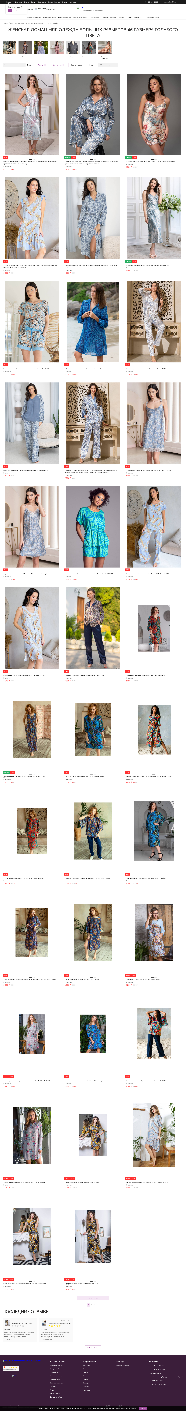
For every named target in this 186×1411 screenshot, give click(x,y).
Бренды (57, 2)
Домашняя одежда (34, 17)
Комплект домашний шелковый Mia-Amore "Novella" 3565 (146, 369)
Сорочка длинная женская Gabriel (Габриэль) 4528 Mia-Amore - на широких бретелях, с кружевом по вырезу (30, 163)
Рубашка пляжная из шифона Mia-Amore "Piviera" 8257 (84, 369)
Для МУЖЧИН (139, 17)
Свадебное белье (49, 17)
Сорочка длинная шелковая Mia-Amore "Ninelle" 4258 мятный (147, 265)
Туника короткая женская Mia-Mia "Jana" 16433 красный (145, 675)
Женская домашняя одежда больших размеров (27, 23)
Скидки (33, 2)
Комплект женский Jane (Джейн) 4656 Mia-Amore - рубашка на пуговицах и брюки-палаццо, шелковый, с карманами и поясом (91, 163)
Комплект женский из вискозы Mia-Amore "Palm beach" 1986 (147, 574)
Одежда (121, 17)
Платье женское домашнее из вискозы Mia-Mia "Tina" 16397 (24, 1284)
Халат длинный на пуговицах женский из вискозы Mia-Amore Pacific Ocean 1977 (91, 266)
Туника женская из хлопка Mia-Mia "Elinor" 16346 (143, 980)
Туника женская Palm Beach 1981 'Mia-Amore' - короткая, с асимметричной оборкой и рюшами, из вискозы (30, 266)
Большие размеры (109, 17)
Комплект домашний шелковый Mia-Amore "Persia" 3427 (85, 675)
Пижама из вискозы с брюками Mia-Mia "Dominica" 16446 (146, 1081)
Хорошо (143, 1408)
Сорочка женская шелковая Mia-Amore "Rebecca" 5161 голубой (148, 470)
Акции (129, 17)
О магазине (42, 2)
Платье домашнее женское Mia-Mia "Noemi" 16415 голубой (147, 1182)
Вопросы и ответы (122, 1369)
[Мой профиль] (168, 9)
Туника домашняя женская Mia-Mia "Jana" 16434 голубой (84, 1081)
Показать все (93, 1298)
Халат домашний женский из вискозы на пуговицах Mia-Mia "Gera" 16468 (29, 980)
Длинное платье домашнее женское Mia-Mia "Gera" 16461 (24, 777)
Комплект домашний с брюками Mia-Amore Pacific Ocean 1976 (25, 470)
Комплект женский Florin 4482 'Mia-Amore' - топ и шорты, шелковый (150, 162)
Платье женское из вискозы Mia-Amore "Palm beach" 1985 (24, 675)
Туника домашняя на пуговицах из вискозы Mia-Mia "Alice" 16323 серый (29, 1081)
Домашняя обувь (153, 17)
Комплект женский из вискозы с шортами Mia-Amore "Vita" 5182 (26, 369)
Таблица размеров (122, 1365)
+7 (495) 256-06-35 (151, 2)
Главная (5, 23)
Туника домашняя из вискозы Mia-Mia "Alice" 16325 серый (24, 1182)
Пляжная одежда (64, 17)
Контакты (72, 2)
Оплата (26, 2)
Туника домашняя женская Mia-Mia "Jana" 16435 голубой (146, 878)
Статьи (50, 2)
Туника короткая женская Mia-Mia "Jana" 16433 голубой (84, 777)
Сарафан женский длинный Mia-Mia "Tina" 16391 (82, 1284)
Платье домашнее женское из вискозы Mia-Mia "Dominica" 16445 (149, 777)
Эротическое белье (80, 17)
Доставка (18, 2)
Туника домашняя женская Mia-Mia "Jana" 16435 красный (23, 878)
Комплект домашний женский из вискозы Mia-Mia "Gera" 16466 (87, 878)
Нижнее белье (95, 17)
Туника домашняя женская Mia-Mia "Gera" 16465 (82, 980)
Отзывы (64, 2)
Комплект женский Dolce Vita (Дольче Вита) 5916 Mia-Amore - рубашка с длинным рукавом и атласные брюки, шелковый (60, 1322)
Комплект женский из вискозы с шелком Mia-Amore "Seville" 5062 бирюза (91, 574)
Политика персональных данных (13, 1405)
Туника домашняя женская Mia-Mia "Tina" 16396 (81, 1182)
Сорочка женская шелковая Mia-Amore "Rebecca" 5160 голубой (25, 574)
